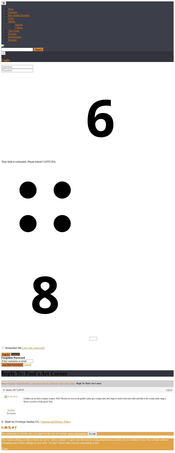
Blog (11, 9)
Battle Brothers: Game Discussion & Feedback (37, 383)
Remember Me (13, 348)
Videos (19, 27)
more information (77, 433)
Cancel (27, 364)
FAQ (11, 18)
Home (3, 383)
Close (4, 448)
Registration (14, 36)
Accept (92, 433)
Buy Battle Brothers (19, 15)
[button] (2, 46)
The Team (13, 30)
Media (11, 21)
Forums (12, 33)
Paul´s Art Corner (67, 383)
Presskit (12, 40)
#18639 (169, 390)
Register (15, 354)
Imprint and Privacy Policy (56, 421)
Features (12, 12)
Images (19, 24)
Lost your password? (33, 348)
